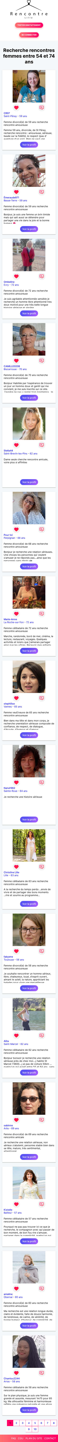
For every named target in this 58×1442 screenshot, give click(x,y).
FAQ (13, 1438)
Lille (6, 875)
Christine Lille (11, 872)
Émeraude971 (11, 197)
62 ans (33, 453)
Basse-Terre (10, 200)
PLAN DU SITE (34, 1438)
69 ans (15, 1128)
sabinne (8, 1125)
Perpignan (9, 537)
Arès (6, 1128)
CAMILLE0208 (12, 366)
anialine (8, 1294)
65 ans (18, 706)
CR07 (7, 113)
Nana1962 (9, 787)
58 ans (16, 1381)
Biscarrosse (10, 369)
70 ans (23, 369)
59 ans (23, 116)
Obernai (8, 1297)
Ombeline (9, 281)
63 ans (14, 875)
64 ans (23, 790)
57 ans (18, 1212)
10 (35, 1429)
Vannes (8, 706)
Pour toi (8, 534)
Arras (7, 1381)
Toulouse (9, 959)
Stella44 (8, 450)
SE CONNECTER (29, 35)
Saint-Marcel (11, 1043)
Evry (6, 284)
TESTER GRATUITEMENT (29, 25)
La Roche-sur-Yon (14, 622)
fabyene (8, 956)
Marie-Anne (10, 619)
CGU (20, 1438)
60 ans (19, 1297)
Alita (6, 1041)
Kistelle (8, 1209)
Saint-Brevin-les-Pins (15, 453)
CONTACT (50, 1438)
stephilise (9, 703)
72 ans (15, 284)
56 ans (20, 959)
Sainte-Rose (10, 790)
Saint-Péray (10, 116)
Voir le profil (29, 144)
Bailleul (8, 1212)
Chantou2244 (12, 1378)
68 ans (21, 537)
